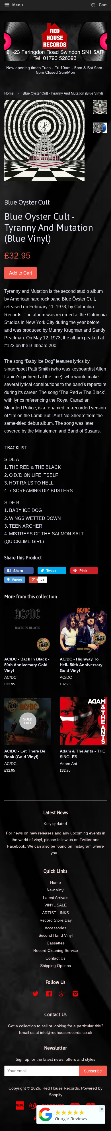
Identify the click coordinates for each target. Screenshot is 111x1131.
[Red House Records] (45, 1121)
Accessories (55, 928)
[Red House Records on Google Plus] (62, 995)
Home (9, 93)
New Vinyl (55, 890)
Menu (17, 5)
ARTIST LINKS (55, 913)
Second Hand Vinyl (55, 935)
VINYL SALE (55, 905)
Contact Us (55, 958)
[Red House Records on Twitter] (35, 995)
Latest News (55, 812)
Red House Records (60, 1088)
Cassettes (56, 943)
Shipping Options (55, 966)
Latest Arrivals (55, 898)
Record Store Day (56, 920)
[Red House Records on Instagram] (75, 995)
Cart (102, 4)
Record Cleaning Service (55, 950)
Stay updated (55, 823)
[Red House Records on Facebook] (49, 995)
